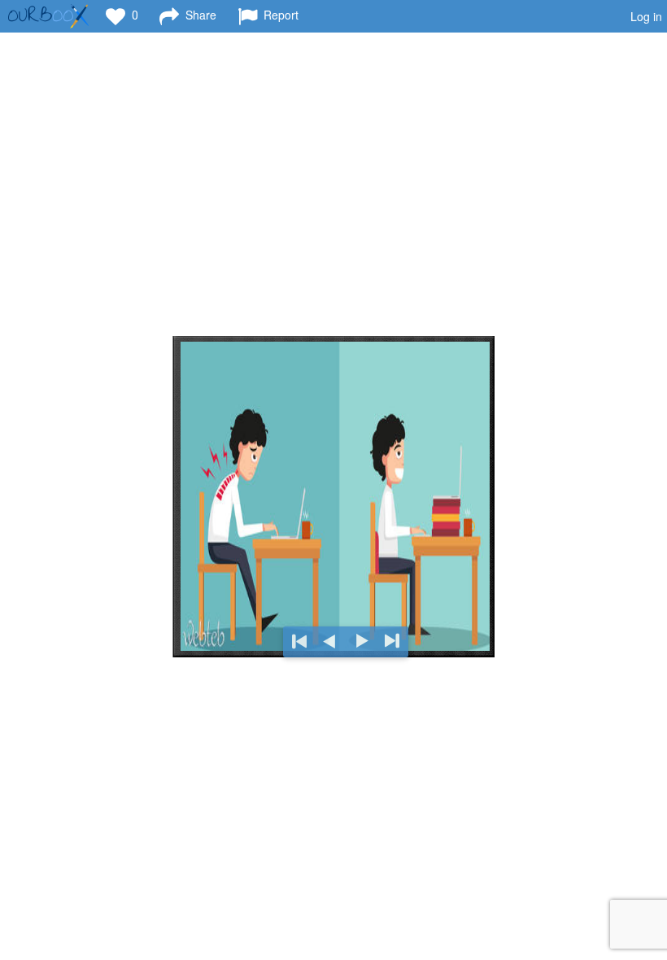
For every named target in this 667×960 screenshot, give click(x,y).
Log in (646, 16)
